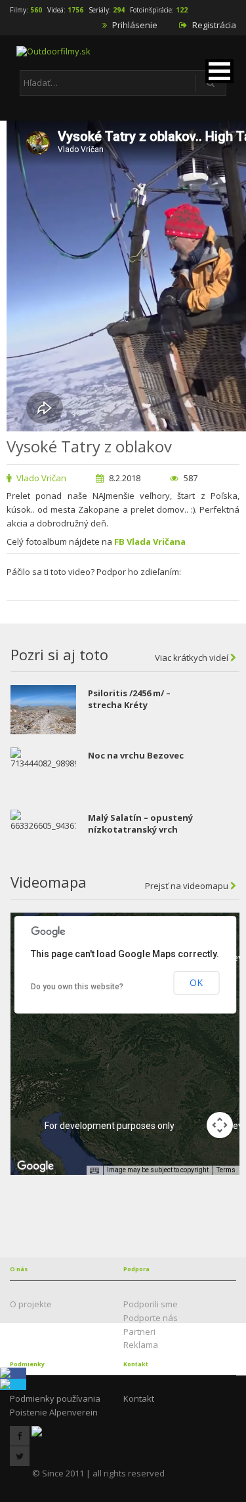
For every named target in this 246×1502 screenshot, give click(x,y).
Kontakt (138, 1398)
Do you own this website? (77, 986)
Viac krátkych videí (192, 657)
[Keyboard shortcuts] (94, 1170)
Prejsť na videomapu (187, 886)
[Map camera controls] (220, 1125)
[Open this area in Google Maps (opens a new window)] (35, 1166)
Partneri (139, 1331)
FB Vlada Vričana (150, 541)
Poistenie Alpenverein (54, 1412)
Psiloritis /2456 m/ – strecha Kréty (129, 699)
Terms (226, 1170)
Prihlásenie (133, 25)
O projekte (31, 1304)
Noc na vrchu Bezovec (136, 755)
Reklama (140, 1345)
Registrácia (213, 25)
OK (196, 982)
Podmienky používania (55, 1398)
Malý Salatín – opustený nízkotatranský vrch (140, 823)
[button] (219, 71)
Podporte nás (150, 1318)
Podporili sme (150, 1304)
